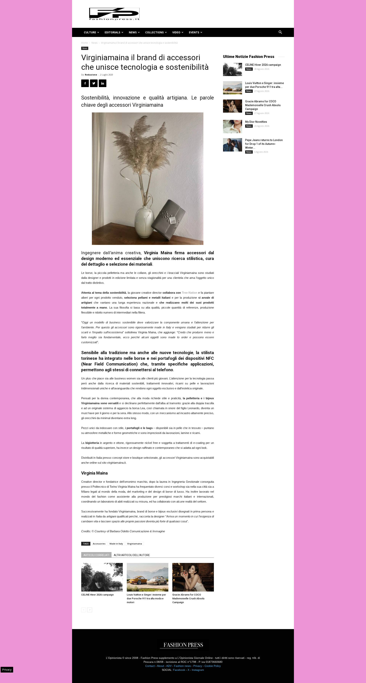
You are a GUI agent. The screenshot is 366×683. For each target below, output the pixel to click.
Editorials (112, 32)
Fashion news (182, 665)
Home (84, 42)
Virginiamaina (134, 543)
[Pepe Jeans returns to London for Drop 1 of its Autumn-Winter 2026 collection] (232, 145)
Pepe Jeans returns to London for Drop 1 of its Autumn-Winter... (264, 144)
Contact (150, 665)
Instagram (198, 669)
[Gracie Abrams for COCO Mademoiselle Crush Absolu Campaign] (193, 577)
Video (176, 32)
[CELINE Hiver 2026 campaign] (102, 577)
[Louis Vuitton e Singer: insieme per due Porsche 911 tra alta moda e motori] (147, 577)
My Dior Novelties (256, 121)
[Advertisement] (251, 220)
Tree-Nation (189, 292)
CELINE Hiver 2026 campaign (97, 594)
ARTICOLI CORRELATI (96, 555)
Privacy (197, 665)
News (133, 32)
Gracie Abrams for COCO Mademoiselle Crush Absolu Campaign (188, 598)
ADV (169, 665)
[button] (280, 32)
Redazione (91, 74)
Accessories (99, 543)
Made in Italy (116, 543)
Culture (90, 32)
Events (194, 32)
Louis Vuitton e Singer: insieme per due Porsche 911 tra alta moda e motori (146, 598)
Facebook (179, 669)
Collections (154, 32)
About (160, 665)
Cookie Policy (213, 665)
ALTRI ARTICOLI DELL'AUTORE (132, 555)
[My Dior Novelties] (232, 126)
